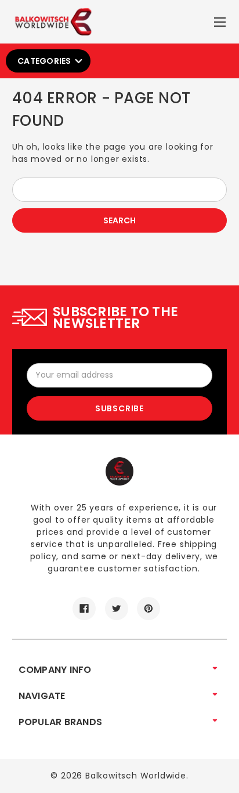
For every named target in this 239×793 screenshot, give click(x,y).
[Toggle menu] (221, 19)
